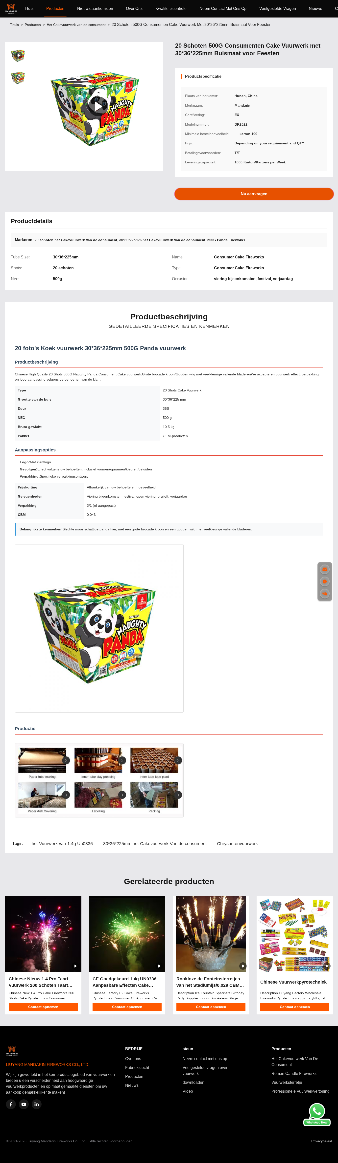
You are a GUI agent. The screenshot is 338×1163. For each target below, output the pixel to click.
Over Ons (134, 8)
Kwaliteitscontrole (171, 8)
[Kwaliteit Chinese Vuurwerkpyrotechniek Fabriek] (295, 934)
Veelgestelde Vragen (277, 8)
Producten (55, 8)
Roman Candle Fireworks (293, 1073)
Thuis (14, 25)
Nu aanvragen (254, 194)
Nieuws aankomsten (95, 8)
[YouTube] (24, 1104)
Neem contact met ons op (205, 1059)
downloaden (193, 1082)
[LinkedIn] (37, 1104)
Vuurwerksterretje (286, 1082)
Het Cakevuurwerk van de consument (76, 25)
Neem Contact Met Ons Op (222, 8)
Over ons (133, 1059)
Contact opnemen (43, 1007)
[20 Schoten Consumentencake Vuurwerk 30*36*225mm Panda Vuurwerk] (98, 106)
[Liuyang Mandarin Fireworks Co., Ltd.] (12, 9)
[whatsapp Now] (317, 1125)
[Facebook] (11, 1104)
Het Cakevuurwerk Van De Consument (294, 1062)
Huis (29, 8)
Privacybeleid (321, 1141)
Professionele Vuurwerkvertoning (300, 1091)
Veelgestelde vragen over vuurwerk (205, 1071)
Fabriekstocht (137, 1068)
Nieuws (315, 8)
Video (188, 1091)
